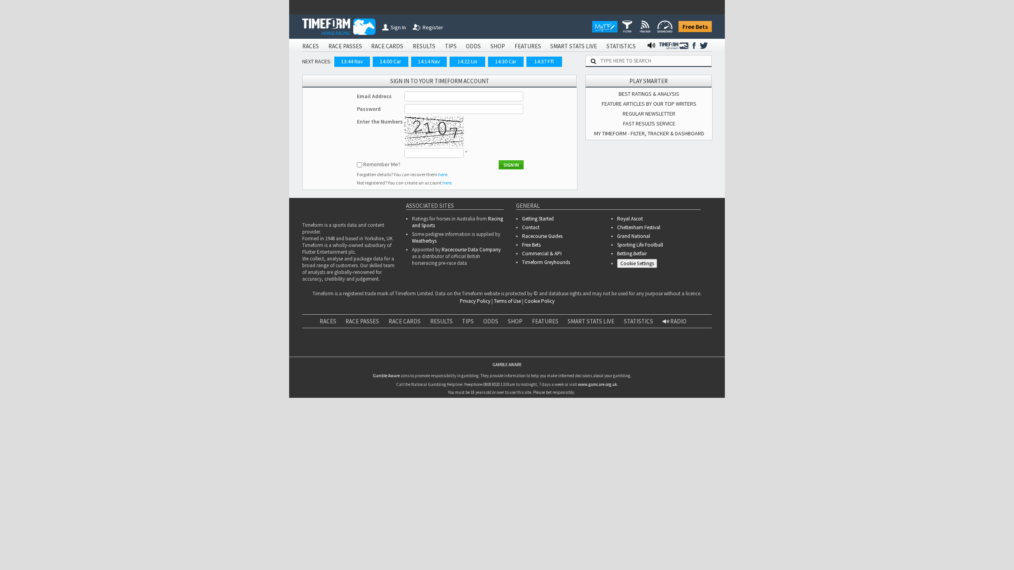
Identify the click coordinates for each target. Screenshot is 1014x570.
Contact (530, 227)
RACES (310, 46)
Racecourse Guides (542, 236)
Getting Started (538, 218)
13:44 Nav (352, 61)
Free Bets (695, 26)
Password (369, 108)
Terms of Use (507, 301)
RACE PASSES (345, 46)
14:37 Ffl (544, 61)
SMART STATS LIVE (573, 46)
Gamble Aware (386, 375)
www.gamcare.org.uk (597, 384)
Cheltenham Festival (638, 227)
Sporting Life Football (640, 244)
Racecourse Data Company (471, 249)
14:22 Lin (467, 61)
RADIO (677, 321)
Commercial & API (542, 253)
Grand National (633, 236)
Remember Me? (381, 164)
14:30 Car (506, 61)
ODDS (473, 46)
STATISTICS (621, 46)
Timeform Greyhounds (546, 262)
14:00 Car (390, 61)
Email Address (374, 96)
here (442, 174)
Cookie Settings (637, 263)
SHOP (497, 46)
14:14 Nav (429, 61)
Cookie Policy (539, 301)
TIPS (451, 46)
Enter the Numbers (380, 121)
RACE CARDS (387, 46)
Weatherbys (424, 241)
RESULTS (424, 46)
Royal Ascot (630, 218)
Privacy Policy (475, 301)
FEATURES (528, 46)
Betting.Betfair (632, 253)
